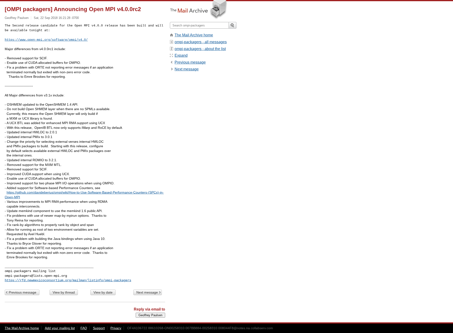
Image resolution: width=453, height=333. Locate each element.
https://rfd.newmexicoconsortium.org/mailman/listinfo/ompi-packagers (68, 280)
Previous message (22, 292)
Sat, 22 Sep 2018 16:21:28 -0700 (56, 18)
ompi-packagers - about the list (200, 49)
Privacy (115, 328)
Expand (181, 55)
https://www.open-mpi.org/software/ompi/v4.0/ (46, 40)
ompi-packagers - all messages (201, 42)
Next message (147, 292)
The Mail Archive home (194, 35)
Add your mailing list (60, 328)
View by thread (64, 292)
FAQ (83, 328)
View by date (103, 292)
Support (99, 328)
